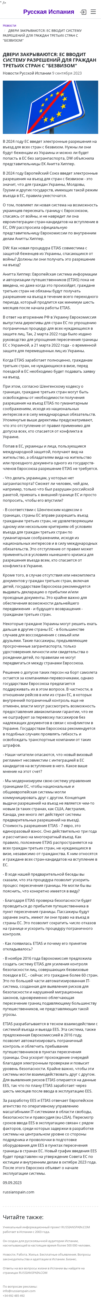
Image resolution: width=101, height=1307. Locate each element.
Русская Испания (48, 11)
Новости (9, 25)
